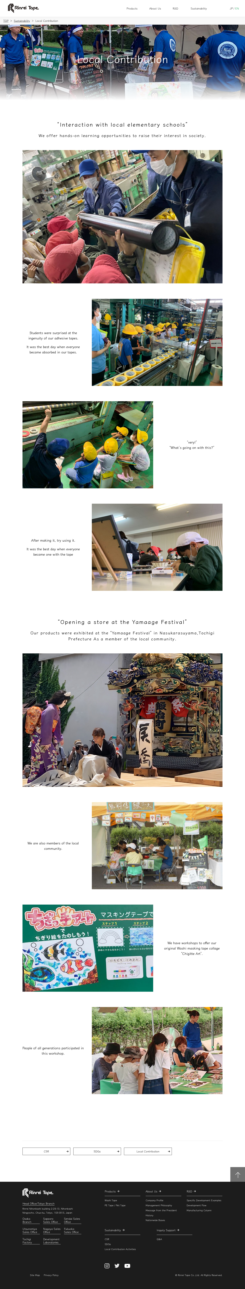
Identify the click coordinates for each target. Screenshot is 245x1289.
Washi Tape (111, 1200)
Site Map (35, 1275)
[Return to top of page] (237, 1174)
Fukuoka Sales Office (71, 1230)
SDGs (97, 1151)
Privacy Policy (51, 1275)
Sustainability (199, 8)
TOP (5, 21)
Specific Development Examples (204, 1200)
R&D (175, 8)
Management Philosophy (159, 1205)
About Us (155, 8)
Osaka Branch (26, 1220)
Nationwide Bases (155, 1220)
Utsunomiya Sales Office (29, 1230)
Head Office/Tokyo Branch (38, 1203)
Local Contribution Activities (120, 1249)
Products (132, 8)
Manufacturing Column (199, 1210)
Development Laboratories (51, 1241)
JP (231, 8)
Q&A (159, 1239)
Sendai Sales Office (72, 1220)
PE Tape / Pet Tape (115, 1205)
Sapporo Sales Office (50, 1220)
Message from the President (161, 1210)
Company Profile (154, 1200)
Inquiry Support (166, 1230)
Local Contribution (147, 1151)
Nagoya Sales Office (51, 1230)
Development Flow (196, 1205)
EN (237, 8)
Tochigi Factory (27, 1241)
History (149, 1215)
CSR (46, 1151)
